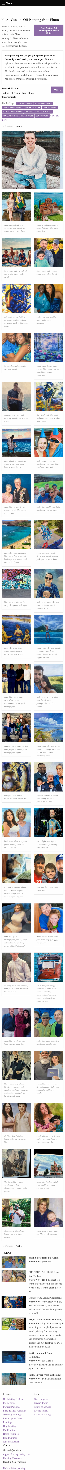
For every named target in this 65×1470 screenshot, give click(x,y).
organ (39, 274)
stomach (13, 798)
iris (38, 942)
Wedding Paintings (12, 1414)
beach (16, 556)
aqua (25, 605)
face (5, 271)
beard (54, 274)
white (16, 841)
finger (53, 1142)
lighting (54, 841)
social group (47, 320)
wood (6, 890)
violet (25, 1188)
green (52, 464)
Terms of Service (42, 1406)
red (50, 801)
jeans (39, 1231)
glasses (44, 461)
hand (39, 1135)
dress (23, 231)
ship (46, 1001)
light (58, 507)
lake (43, 231)
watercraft (50, 985)
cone (47, 467)
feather (57, 418)
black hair (15, 945)
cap (47, 464)
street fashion (51, 559)
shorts (6, 274)
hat (51, 510)
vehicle (54, 988)
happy (16, 274)
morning (40, 1188)
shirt (43, 507)
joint (10, 795)
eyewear (54, 1083)
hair (5, 795)
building (45, 228)
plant (47, 225)
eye (5, 369)
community (41, 323)
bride (6, 841)
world (48, 507)
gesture (7, 510)
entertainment (9, 703)
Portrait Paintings (11, 1406)
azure (39, 231)
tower (53, 1185)
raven (39, 421)
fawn (21, 896)
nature (13, 231)
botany (39, 369)
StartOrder (49, 30)
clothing (7, 985)
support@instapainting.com (16, 1454)
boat (58, 749)
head (16, 366)
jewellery (40, 1093)
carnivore (8, 320)
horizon (46, 657)
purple (56, 369)
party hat (51, 461)
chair (39, 320)
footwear (7, 415)
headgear (40, 467)
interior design (10, 893)
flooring (7, 326)
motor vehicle (42, 998)
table (53, 316)
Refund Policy (41, 1410)
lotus (55, 366)
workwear (23, 1090)
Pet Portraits (9, 1402)
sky (21, 225)
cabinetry (50, 1090)
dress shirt (24, 988)
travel (6, 277)
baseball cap (20, 1093)
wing (44, 421)
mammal (50, 798)
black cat (24, 323)
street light (49, 418)
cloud (16, 225)
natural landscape (44, 749)
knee (21, 942)
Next (20, 126)
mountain (8, 228)
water (11, 225)
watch (43, 271)
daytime (40, 795)
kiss (14, 795)
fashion (18, 939)
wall (20, 605)
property (53, 225)
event (18, 703)
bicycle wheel (9, 1096)
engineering (9, 1093)
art (5, 605)
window (11, 316)
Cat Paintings (9, 1430)
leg (10, 418)
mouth (54, 271)
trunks (20, 654)
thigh (25, 939)
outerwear (16, 985)
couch (22, 945)
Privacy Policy (41, 1402)
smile (6, 225)
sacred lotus (41, 372)
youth (17, 1044)
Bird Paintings (10, 1437)
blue (14, 228)
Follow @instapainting (14, 1468)
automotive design (11, 942)
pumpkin (53, 1234)
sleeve (22, 507)
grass (43, 559)
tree (18, 231)
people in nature (52, 556)
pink (51, 467)
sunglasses (41, 464)
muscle (15, 369)
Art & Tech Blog (42, 1414)
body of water (9, 467)
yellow (45, 801)
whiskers (16, 323)
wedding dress (15, 844)
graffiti (22, 602)
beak (56, 415)
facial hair (55, 1086)
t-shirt (18, 1096)
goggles (40, 608)
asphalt (15, 605)
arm (38, 605)
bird (47, 415)
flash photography (44, 939)
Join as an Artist (11, 1441)
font (12, 513)
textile (53, 553)
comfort (7, 513)
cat (5, 316)
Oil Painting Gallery (13, 1399)
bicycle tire (13, 1083)
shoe (6, 418)
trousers (45, 1231)
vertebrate (48, 795)
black (47, 1234)
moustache (41, 1090)
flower (49, 366)
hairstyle (22, 366)
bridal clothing (10, 847)
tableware (46, 1135)
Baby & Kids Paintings (14, 1410)
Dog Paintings (10, 1426)
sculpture (40, 418)
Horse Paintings (11, 1433)
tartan (16, 988)
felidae (21, 316)
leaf (38, 1139)
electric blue (15, 510)
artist (43, 847)
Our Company (41, 1399)
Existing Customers (12, 1458)
